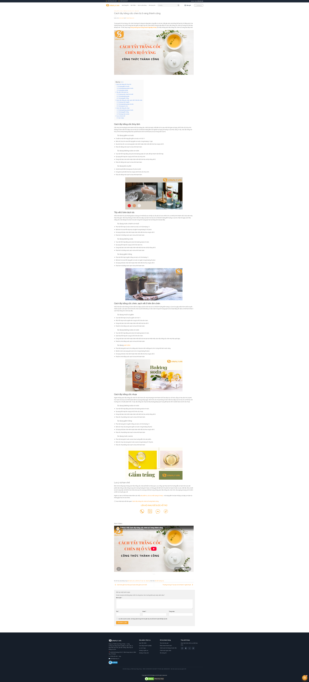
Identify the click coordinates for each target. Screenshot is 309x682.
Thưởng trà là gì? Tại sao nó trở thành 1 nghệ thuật (177, 585)
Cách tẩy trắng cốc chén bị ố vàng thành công (145, 501)
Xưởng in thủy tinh (144, 653)
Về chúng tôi (152, 5)
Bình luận (119, 597)
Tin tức (130, 11)
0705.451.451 (200, 1)
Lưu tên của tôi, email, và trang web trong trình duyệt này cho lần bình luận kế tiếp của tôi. (143, 619)
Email (144, 611)
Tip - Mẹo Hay (135, 11)
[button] (304, 677)
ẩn (122, 82)
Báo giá (189, 5)
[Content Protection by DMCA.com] (154, 678)
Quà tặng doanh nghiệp (145, 645)
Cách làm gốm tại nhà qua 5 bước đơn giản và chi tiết (132, 585)
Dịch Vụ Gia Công (142, 5)
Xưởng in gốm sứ (143, 650)
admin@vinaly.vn (114, 658)
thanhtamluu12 (130, 18)
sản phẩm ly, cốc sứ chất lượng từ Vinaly (151, 495)
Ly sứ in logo (142, 648)
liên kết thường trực (159, 580)
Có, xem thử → (292, 671)
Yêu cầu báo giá (164, 643)
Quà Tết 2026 (142, 643)
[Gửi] (178, 5)
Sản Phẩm (133, 5)
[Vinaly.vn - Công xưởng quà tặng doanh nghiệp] (112, 5)
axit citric (127, 345)
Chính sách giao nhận (165, 650)
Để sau (302, 671)
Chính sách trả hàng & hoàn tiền (168, 648)
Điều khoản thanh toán (166, 645)
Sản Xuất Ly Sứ (118, 11)
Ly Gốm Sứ (124, 11)
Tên (117, 611)
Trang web (172, 611)
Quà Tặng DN (125, 5)
